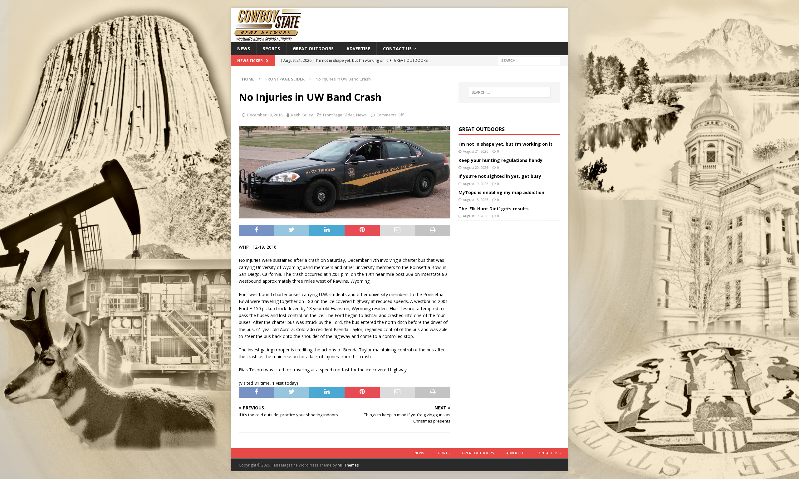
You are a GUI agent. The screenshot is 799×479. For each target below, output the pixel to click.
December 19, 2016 (264, 115)
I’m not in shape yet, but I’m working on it (505, 144)
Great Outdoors (313, 48)
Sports (271, 48)
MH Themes (348, 465)
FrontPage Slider (338, 115)
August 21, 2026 (475, 151)
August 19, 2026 (475, 183)
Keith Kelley (302, 115)
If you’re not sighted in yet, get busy (499, 176)
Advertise (358, 48)
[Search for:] (529, 60)
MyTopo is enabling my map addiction (501, 192)
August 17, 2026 (475, 215)
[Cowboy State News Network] (268, 39)
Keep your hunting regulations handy (500, 160)
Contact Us (397, 48)
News (243, 48)
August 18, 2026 (475, 199)
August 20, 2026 (475, 167)
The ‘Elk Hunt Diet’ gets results (493, 209)
